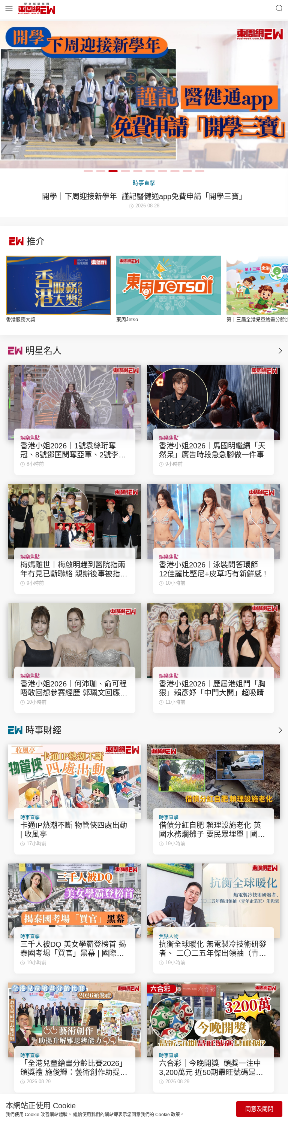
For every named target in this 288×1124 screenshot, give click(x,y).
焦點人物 (168, 936)
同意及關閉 (259, 1109)
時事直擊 (30, 817)
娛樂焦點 (30, 438)
